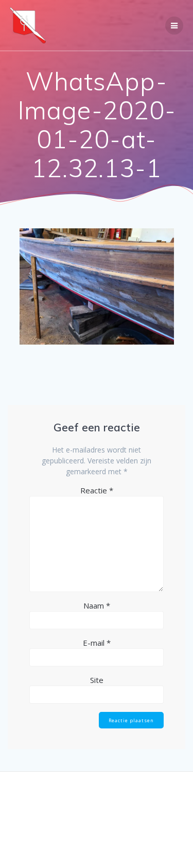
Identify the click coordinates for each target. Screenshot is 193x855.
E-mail (97, 643)
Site (96, 680)
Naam (96, 605)
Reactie (96, 490)
